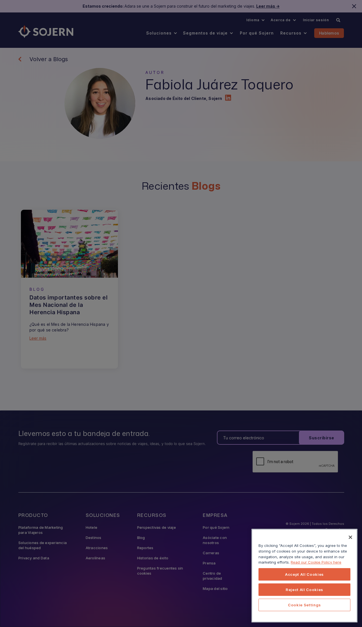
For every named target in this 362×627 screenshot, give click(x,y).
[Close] (350, 537)
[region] (304, 575)
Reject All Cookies (304, 589)
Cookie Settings (304, 605)
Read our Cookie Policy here (316, 562)
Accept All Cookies (304, 574)
